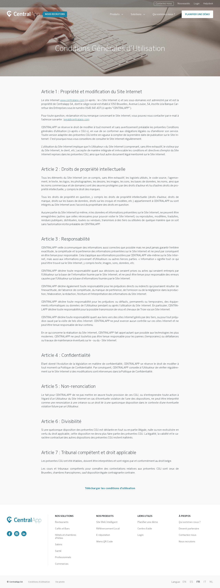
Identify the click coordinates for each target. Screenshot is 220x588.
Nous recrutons (187, 541)
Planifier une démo (148, 522)
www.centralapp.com (72, 100)
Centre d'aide (145, 528)
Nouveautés (184, 4)
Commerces (61, 564)
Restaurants (61, 522)
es (191, 582)
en (184, 582)
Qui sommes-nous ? (164, 14)
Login (197, 4)
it (205, 582)
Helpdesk (208, 4)
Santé (58, 551)
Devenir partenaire (189, 528)
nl (211, 582)
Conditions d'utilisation (39, 582)
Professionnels (63, 557)
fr (198, 582)
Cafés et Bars (62, 528)
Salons (58, 544)
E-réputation (103, 535)
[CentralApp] (23, 14)
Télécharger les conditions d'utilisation (110, 488)
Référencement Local (108, 528)
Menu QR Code (104, 541)
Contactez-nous (164, 4)
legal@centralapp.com (76, 119)
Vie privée (60, 582)
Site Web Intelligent (106, 522)
